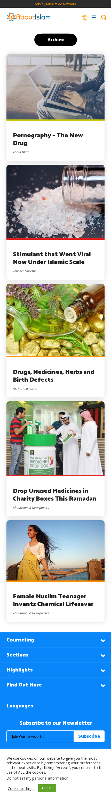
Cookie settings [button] (21, 788)
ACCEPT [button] (47, 788)
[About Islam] (29, 17)
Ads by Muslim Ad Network (55, 4)
